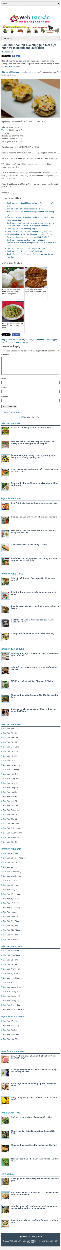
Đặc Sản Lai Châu (10, 783)
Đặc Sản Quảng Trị (11, 1001)
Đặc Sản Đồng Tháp (11, 894)
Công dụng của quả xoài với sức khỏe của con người (34, 1098)
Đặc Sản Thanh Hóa (11, 1005)
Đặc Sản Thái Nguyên (12, 828)
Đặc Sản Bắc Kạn (10, 733)
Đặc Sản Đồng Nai (10, 889)
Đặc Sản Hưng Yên (11, 778)
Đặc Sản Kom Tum (11, 1035)
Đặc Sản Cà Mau (10, 880)
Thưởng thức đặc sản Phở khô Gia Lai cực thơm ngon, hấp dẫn (34, 654)
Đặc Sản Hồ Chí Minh (12, 903)
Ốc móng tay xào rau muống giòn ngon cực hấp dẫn (34, 1221)
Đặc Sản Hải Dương (11, 765)
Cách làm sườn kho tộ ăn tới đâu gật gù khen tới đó (28, 226)
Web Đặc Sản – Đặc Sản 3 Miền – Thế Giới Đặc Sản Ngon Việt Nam (34, 1242)
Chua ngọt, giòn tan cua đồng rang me (22, 229)
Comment (5, 355)
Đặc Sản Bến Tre (10, 867)
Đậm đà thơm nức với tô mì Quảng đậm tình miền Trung (35, 607)
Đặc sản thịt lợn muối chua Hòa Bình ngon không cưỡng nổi (35, 484)
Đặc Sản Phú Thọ (10, 806)
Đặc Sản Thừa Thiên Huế (13, 1010)
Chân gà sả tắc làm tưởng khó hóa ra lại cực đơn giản (35, 1179)
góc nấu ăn (20, 340)
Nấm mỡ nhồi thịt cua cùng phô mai (16, 72)
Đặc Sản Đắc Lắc (10, 1021)
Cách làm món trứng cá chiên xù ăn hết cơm (25, 251)
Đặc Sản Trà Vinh (10, 935)
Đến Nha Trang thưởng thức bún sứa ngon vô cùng (33, 593)
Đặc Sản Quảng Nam (12, 991)
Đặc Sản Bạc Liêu (10, 862)
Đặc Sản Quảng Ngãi (11, 996)
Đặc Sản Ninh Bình (11, 801)
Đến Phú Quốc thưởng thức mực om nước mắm (34, 503)
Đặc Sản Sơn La (10, 815)
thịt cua (25, 342)
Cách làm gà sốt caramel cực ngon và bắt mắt (26, 240)
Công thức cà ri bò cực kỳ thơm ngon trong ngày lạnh (29, 231)
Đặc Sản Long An (10, 912)
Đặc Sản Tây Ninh (10, 926)
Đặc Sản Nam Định (11, 797)
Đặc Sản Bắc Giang (11, 729)
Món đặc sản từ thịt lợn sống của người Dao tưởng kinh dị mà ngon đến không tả (32, 442)
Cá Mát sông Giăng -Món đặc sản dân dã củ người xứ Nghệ (32, 621)
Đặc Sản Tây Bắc (10, 819)
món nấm (28, 340)
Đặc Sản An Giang (10, 853)
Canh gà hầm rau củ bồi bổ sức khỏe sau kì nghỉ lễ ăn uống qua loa (34, 1071)
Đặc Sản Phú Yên (10, 982)
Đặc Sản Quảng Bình (12, 987)
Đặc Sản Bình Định (11, 951)
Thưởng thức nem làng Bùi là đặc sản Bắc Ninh (34, 1145)
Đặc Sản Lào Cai (10, 792)
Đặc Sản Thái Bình (11, 824)
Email (4, 388)
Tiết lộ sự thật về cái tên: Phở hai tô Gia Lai (32, 681)
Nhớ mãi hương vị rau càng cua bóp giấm (31, 1117)
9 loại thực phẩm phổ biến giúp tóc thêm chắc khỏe (33, 1084)
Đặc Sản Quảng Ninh (11, 810)
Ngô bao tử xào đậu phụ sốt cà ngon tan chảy (26, 248)
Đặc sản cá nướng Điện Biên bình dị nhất (31, 428)
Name (4, 379)
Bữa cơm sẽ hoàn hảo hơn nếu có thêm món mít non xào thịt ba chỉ (34, 1193)
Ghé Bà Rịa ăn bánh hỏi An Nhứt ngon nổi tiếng (34, 517)
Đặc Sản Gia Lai (10, 1030)
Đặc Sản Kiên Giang (11, 908)
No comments (7, 52)
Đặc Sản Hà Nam (10, 756)
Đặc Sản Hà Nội (9, 760)
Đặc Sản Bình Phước (12, 876)
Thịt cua (4, 130)
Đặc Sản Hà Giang (10, 751)
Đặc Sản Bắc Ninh (10, 738)
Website (4, 397)
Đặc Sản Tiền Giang (11, 930)
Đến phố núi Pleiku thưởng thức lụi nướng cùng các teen (34, 668)
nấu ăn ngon (10, 342)
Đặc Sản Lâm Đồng (11, 1039)
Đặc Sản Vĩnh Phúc (11, 837)
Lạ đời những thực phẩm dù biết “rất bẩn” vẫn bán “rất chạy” (33, 1057)
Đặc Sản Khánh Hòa (11, 969)
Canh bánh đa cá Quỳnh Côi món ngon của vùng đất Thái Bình (35, 470)
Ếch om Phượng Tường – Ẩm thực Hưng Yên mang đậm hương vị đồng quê (33, 456)
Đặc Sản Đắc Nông (11, 1026)
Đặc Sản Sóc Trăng (11, 921)
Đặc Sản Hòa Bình (10, 774)
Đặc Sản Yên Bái (10, 842)
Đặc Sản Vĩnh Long (11, 939)
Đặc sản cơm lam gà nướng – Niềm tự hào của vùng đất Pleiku (33, 710)
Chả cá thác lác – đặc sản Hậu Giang (29, 544)
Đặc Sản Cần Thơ (10, 885)
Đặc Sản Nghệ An (10, 973)
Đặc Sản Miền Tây (10, 917)
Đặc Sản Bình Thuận (11, 955)
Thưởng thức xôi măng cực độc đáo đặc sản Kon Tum (35, 696)
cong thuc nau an (8, 340)
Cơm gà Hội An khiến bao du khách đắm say (32, 633)
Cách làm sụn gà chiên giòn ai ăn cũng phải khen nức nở (30, 223)
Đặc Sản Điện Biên (11, 747)
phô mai (8, 66)
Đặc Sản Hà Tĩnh (10, 964)
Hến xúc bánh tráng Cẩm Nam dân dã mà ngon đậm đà (33, 579)
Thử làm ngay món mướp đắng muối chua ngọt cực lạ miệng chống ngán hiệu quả (34, 1207)
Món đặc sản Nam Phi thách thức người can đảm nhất (35, 1160)
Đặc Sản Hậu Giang (11, 899)
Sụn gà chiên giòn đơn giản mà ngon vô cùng (25, 209)
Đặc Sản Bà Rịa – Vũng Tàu (14, 858)
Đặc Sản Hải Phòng (11, 769)
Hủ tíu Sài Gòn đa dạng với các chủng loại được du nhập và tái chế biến (34, 559)
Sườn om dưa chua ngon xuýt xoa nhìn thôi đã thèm (29, 237)
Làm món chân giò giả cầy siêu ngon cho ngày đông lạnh (30, 234)
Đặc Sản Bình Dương (12, 871)
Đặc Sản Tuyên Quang (12, 833)
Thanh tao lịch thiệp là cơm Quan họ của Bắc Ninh (33, 1132)
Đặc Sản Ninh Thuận (11, 978)
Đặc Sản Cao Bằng (11, 742)
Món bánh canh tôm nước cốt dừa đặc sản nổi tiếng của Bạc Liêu (33, 532)
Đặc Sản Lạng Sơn (11, 788)
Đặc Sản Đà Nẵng (10, 960)
